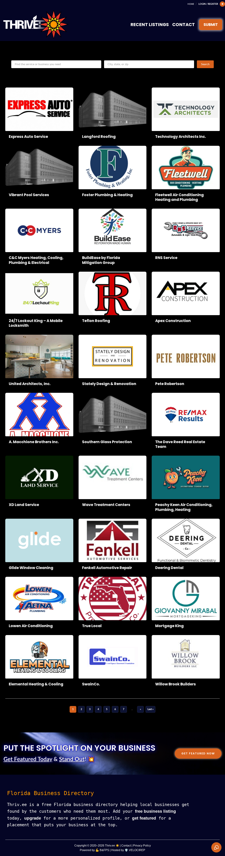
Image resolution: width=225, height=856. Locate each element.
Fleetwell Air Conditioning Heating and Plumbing (179, 197)
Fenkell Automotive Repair (107, 567)
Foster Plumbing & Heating (107, 194)
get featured (144, 818)
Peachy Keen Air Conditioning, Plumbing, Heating (184, 507)
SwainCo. (91, 684)
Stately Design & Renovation (109, 383)
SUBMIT (211, 24)
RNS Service (166, 257)
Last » (150, 709)
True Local (92, 625)
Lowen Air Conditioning (31, 625)
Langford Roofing (99, 136)
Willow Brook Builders (175, 684)
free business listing (155, 811)
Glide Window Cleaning (31, 567)
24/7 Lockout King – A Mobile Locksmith (36, 323)
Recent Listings (149, 24)
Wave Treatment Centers (106, 504)
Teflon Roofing (96, 320)
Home (191, 3)
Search (205, 64)
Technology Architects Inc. (180, 136)
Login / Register (208, 4)
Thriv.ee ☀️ (112, 845)
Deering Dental (169, 567)
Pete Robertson (169, 383)
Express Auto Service (28, 136)
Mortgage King (169, 625)
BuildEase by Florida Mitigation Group (101, 260)
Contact (183, 24)
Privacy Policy (142, 845)
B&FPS (104, 850)
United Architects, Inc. (29, 383)
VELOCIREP (137, 850)
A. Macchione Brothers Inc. (34, 441)
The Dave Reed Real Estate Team (180, 444)
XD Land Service (24, 504)
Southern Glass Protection (107, 441)
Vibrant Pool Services (29, 194)
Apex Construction (173, 320)
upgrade (32, 818)
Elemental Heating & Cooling (36, 684)
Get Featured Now (198, 753)
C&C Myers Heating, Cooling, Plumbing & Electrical (36, 260)
